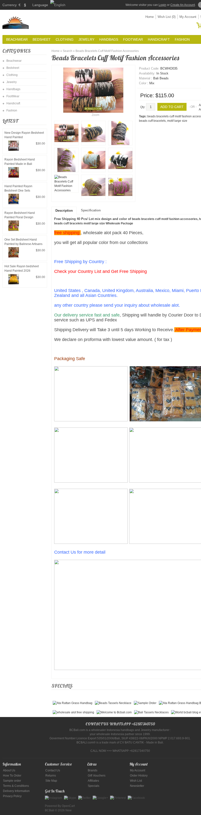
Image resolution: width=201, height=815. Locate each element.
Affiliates (93, 780)
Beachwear (17, 39)
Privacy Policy (12, 796)
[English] (57, 5)
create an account (182, 5)
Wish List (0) (167, 17)
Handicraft (159, 39)
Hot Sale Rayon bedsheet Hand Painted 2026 (21, 268)
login (162, 5)
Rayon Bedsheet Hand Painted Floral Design (19, 215)
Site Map (51, 780)
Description (64, 210)
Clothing (65, 39)
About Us (9, 770)
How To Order (12, 775)
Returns (50, 775)
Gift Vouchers (96, 775)
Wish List (136, 780)
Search (67, 51)
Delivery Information (16, 791)
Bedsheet (42, 39)
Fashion (182, 39)
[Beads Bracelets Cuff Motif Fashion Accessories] (66, 133)
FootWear (133, 39)
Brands (92, 770)
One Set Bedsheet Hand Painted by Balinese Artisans (23, 242)
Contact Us (52, 770)
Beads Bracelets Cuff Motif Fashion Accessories (107, 51)
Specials (93, 786)
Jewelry (86, 39)
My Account (187, 17)
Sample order (12, 780)
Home (149, 17)
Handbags (108, 39)
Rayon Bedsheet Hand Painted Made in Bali (19, 162)
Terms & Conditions (16, 786)
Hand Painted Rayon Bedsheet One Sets (18, 188)
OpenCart (68, 806)
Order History (139, 775)
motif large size (177, 120)
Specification (91, 210)
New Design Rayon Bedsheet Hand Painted (24, 135)
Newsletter (137, 786)
